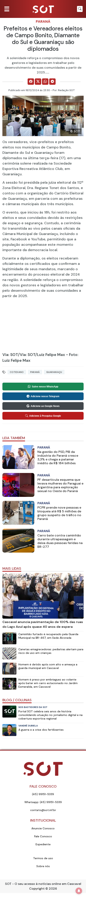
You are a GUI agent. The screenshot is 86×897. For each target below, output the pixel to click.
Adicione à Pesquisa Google (45, 415)
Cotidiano (17, 372)
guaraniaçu (54, 372)
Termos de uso (43, 858)
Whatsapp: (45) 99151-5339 (43, 802)
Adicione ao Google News (45, 406)
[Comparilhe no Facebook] (31, 81)
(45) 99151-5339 (43, 794)
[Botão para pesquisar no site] (80, 9)
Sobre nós (43, 866)
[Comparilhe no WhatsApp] (45, 81)
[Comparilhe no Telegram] (52, 81)
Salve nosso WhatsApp (45, 386)
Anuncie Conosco (43, 828)
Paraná (43, 21)
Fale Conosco (43, 836)
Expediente (43, 844)
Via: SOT (10, 354)
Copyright (37, 888)
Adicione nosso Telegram (45, 396)
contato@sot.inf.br (43, 810)
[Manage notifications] (79, 891)
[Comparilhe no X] (38, 81)
